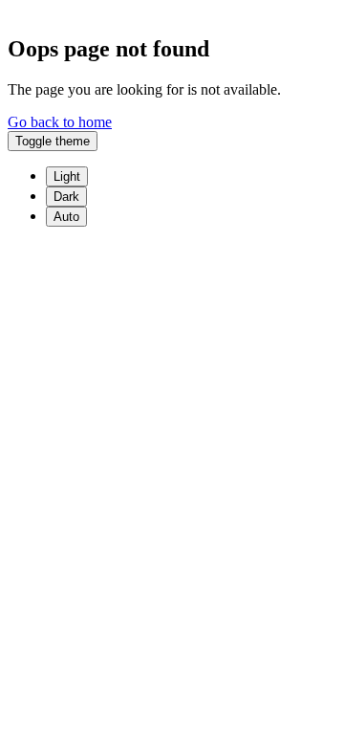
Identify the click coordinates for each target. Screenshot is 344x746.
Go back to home (60, 122)
